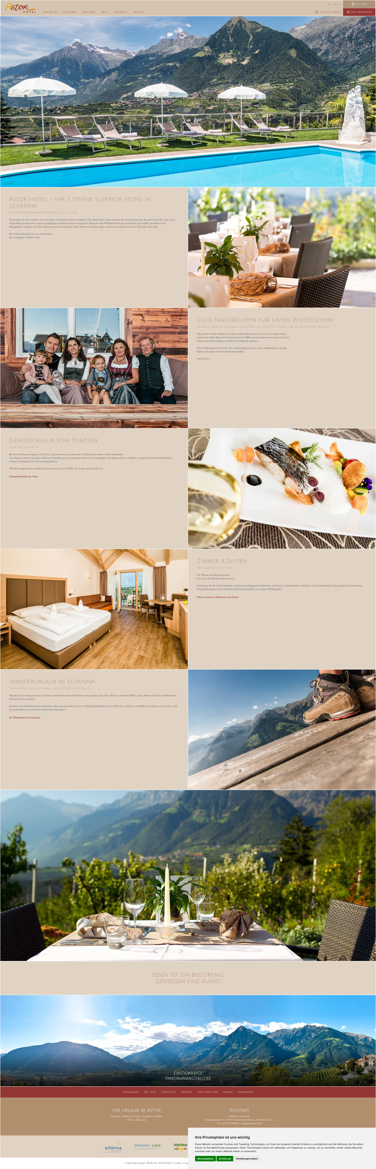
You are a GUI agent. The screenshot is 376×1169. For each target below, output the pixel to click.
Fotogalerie (131, 1092)
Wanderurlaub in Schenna (52, 681)
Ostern (130, 1119)
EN (336, 4)
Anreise (228, 1092)
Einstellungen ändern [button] (247, 1158)
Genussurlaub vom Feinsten (53, 440)
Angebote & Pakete (153, 1116)
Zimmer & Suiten (222, 561)
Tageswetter (245, 1092)
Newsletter (168, 1092)
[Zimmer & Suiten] (94, 609)
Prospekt (186, 1092)
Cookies (187, 1163)
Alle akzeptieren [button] (205, 1158)
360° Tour (150, 1092)
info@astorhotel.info (251, 1123)
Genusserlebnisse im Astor (23, 476)
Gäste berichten (207, 1092)
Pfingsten (141, 1119)
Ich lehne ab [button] (225, 1158)
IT (332, 4)
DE (329, 4)
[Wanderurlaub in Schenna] (282, 730)
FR (339, 4)
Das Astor (115, 1116)
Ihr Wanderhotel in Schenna (24, 717)
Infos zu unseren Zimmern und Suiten (218, 597)
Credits (177, 1163)
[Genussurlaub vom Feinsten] (282, 488)
